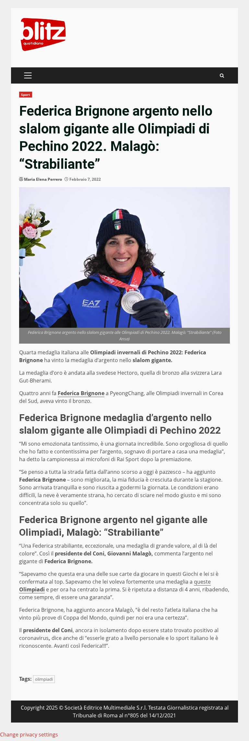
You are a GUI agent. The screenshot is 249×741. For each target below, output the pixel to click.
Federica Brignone (81, 393)
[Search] (222, 75)
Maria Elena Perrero (43, 179)
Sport (25, 94)
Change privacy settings (29, 734)
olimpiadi (44, 679)
